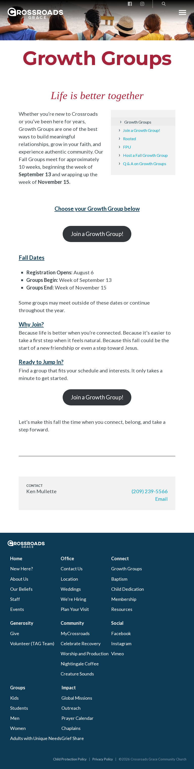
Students (19, 708)
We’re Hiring (73, 599)
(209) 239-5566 (150, 491)
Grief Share (72, 738)
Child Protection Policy (70, 759)
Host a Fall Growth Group (145, 155)
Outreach (71, 708)
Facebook (121, 633)
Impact (68, 687)
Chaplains (71, 728)
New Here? (21, 568)
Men (14, 718)
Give (14, 633)
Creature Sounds (77, 673)
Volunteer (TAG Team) (32, 643)
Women (18, 728)
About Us (19, 579)
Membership (123, 599)
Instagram (121, 643)
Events (17, 609)
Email (161, 499)
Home (16, 558)
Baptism (119, 579)
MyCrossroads (75, 633)
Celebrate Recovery (81, 643)
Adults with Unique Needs (35, 738)
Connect (120, 558)
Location (69, 579)
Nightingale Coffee (80, 663)
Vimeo (117, 653)
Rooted (129, 138)
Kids (14, 698)
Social (117, 623)
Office (67, 558)
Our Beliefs (21, 589)
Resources (121, 609)
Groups (17, 687)
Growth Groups (96, 58)
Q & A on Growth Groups (144, 163)
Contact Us (72, 568)
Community (72, 623)
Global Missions (76, 698)
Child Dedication (127, 589)
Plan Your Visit (75, 609)
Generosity (21, 623)
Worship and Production (85, 653)
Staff (15, 599)
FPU (127, 146)
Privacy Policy (102, 759)
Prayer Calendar (77, 718)
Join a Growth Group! (141, 130)
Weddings (71, 589)
